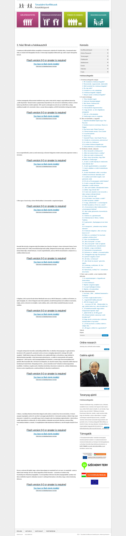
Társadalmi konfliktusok (51, 19)
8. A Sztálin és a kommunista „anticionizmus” (95, 140)
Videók (82, 330)
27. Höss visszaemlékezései (90, 239)
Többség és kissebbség (75, 19)
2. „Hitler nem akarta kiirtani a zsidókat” (93, 153)
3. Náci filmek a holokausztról (90, 103)
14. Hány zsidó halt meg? (89, 196)
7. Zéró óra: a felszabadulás (90, 114)
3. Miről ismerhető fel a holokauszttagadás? (94, 86)
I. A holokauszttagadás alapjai (89, 79)
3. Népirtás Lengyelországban (90, 285)
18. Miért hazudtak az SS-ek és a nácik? (94, 205)
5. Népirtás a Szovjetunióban (90, 289)
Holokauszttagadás (86, 76)
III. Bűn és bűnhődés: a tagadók (90, 118)
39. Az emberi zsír (87, 267)
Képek (82, 332)
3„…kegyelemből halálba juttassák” (92, 300)
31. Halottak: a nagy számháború (91, 248)
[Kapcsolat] (75, 35)
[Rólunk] (27, 35)
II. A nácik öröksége (86, 97)
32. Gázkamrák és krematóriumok (92, 250)
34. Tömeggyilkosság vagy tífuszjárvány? (94, 254)
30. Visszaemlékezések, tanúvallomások (94, 246)
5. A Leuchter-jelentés (88, 133)
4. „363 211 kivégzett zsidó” (90, 302)
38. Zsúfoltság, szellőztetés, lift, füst (92, 265)
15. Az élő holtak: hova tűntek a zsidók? (93, 198)
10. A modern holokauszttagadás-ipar (92, 144)
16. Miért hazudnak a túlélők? (90, 200)
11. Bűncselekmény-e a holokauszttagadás (94, 146)
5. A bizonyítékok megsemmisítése (92, 107)
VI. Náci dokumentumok (87, 291)
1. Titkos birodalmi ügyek (89, 99)
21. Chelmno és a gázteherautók (91, 215)
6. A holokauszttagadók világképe (91, 92)
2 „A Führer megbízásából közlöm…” (92, 297)
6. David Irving (86, 136)
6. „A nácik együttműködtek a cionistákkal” (94, 166)
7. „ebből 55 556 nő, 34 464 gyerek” (92, 313)
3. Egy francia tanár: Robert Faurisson (93, 129)
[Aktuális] (51, 35)
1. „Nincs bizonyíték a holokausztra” (92, 151)
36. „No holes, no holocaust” (90, 259)
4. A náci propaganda (88, 105)
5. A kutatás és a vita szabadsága (92, 90)
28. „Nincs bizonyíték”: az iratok (91, 241)
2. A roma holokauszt (88, 282)
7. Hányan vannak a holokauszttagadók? (93, 95)
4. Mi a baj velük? (87, 88)
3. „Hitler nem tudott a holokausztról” (92, 155)
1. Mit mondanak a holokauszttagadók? (93, 82)
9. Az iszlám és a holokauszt (90, 142)
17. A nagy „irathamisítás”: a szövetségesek (94, 202)
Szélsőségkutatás (27, 19)
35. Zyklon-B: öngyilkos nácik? (91, 256)
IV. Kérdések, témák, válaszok (89, 149)
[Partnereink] (98, 35)
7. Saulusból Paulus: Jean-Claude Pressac (94, 138)
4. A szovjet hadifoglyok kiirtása (91, 287)
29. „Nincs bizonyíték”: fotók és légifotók (93, 243)
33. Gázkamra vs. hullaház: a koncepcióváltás (95, 252)
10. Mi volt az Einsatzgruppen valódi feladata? (95, 181)
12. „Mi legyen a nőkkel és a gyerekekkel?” (94, 328)
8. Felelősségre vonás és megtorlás (92, 116)
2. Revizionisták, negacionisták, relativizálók (95, 84)
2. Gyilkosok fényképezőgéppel (91, 101)
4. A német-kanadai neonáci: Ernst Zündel (94, 131)
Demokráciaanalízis (98, 19)
